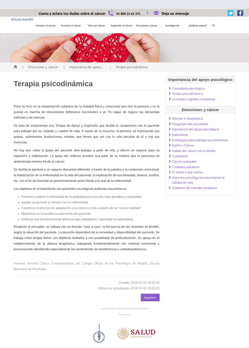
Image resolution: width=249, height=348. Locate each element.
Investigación (172, 25)
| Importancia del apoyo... (84, 67)
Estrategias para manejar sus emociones (200, 140)
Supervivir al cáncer (121, 25)
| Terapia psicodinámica (129, 67)
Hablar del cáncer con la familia (194, 151)
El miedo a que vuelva (187, 172)
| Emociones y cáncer (40, 67)
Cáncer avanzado (184, 161)
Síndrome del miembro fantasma (194, 188)
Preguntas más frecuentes (190, 124)
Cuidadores (180, 156)
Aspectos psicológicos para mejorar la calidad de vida (198, 180)
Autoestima (180, 134)
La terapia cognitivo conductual (193, 99)
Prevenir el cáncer (71, 25)
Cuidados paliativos (185, 167)
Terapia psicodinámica (187, 93)
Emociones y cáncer (147, 25)
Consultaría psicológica (188, 88)
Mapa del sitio (125, 314)
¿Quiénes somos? (197, 25)
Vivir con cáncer (96, 25)
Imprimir (150, 297)
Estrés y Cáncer (183, 145)
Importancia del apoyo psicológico (195, 129)
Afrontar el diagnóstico (187, 118)
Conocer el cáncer (46, 25)
